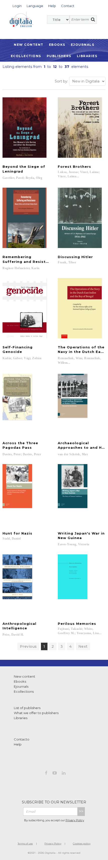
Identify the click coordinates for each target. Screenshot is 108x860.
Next (83, 646)
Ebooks (57, 45)
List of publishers (27, 708)
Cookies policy (81, 843)
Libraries (87, 56)
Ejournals (82, 45)
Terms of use (25, 843)
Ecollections (26, 56)
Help (18, 744)
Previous (28, 646)
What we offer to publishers (36, 713)
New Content (28, 45)
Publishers (59, 56)
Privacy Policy (75, 820)
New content (24, 676)
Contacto (21, 739)
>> (81, 811)
